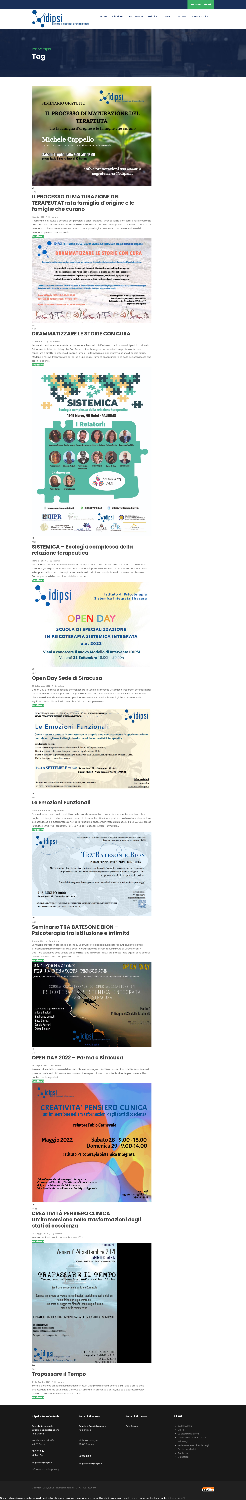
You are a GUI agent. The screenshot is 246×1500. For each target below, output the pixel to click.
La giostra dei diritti (188, 1433)
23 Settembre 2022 (41, 686)
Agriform (183, 1453)
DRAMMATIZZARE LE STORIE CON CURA (81, 333)
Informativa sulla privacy (46, 1469)
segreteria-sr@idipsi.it (90, 1463)
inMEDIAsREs (185, 1426)
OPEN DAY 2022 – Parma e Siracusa (77, 1057)
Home (103, 16)
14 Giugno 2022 (39, 1065)
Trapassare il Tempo (59, 1374)
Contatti (181, 16)
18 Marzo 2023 (39, 560)
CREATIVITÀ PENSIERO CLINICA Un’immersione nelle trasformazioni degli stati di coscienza (86, 1219)
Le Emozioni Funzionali (61, 802)
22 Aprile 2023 (38, 341)
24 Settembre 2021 (41, 1382)
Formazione (136, 16)
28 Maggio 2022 (40, 1233)
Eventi (168, 16)
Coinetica (183, 1457)
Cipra (181, 1429)
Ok (183, 1498)
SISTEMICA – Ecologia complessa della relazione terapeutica (82, 549)
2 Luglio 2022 (38, 941)
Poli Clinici (153, 16)
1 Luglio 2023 (38, 217)
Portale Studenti (201, 4)
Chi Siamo (118, 16)
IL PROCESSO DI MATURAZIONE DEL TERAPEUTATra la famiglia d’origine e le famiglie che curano (83, 203)
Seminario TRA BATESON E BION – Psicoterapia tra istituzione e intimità (81, 930)
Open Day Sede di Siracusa (67, 678)
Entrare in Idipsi (200, 16)
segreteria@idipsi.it (42, 1462)
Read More (38, 236)
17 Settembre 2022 (41, 810)
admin (55, 217)
